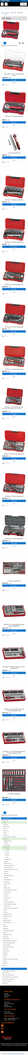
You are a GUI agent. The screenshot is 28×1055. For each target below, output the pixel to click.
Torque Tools (7, 906)
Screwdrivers (7, 881)
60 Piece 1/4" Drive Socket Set (14, 539)
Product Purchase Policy (8, 975)
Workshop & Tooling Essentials (10, 959)
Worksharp (5, 949)
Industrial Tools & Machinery (9, 837)
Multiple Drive (8, 859)
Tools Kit (6, 843)
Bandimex (5, 953)
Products (4, 822)
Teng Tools (5, 830)
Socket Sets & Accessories (10, 904)
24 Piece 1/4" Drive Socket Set (14, 369)
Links (3, 969)
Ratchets (6, 861)
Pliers (5, 885)
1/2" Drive (7, 853)
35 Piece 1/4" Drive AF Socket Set (14, 454)
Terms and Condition (9, 1003)
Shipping (6, 1005)
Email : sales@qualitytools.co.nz (11, 1018)
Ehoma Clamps (6, 945)
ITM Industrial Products (8, 930)
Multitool (5, 932)
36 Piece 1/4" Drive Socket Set (14, 496)
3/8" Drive (7, 851)
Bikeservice (5, 963)
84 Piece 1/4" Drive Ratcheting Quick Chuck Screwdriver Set (14, 752)
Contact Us (5, 983)
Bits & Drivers (7, 883)
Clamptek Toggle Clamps (9, 943)
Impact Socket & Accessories (10, 869)
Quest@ (5, 955)
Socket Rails (5, 820)
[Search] (6, 4)
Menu (24, 4)
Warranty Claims (8, 1006)
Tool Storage (7, 845)
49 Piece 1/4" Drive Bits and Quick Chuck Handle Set (14, 625)
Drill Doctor (5, 936)
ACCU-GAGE (6, 938)
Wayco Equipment (7, 916)
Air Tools (6, 900)
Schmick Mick (6, 826)
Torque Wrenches (8, 879)
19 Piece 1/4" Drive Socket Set (14, 200)
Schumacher (6, 951)
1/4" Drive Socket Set (14, 153)
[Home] (2, 4)
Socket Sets (6, 847)
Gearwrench (6, 834)
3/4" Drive (7, 855)
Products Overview (6, 818)
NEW (5, 910)
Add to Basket (14, 80)
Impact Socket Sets (8, 867)
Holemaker (5, 928)
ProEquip (5, 918)
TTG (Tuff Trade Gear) (8, 947)
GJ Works (5, 824)
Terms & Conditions (7, 981)
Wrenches (6, 873)
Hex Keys (6, 877)
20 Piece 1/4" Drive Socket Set (14, 242)
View (14, 82)
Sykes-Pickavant (7, 920)
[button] (19, 43)
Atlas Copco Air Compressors (10, 940)
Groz (4, 924)
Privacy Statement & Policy (8, 971)
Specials (4, 965)
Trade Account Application (8, 979)
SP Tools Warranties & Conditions (10, 977)
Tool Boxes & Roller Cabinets (11, 908)
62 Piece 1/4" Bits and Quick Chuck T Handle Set (14, 667)
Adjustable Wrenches (9, 875)
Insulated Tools (7, 892)
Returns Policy (5, 973)
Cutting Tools (7, 887)
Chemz (4, 957)
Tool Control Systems (9, 902)
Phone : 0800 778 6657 (9, 1020)
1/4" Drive (7, 849)
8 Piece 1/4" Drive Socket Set (14, 116)
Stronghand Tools (7, 934)
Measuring (6, 894)
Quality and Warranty (9, 1013)
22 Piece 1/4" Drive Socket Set (14, 284)
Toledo (4, 832)
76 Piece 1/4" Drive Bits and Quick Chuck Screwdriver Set (14, 710)
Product (5, 912)
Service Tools (7, 898)
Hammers (6, 896)
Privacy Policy (7, 1012)
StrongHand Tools (7, 914)
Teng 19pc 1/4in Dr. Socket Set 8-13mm (14, 74)
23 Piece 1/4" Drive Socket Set (14, 327)
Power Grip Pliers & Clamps (10, 890)
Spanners (6, 871)
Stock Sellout (7, 995)
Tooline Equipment (7, 922)
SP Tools (5, 828)
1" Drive (6, 857)
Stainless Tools (7, 863)
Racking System (7, 841)
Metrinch (5, 961)
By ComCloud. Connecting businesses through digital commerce (12, 1053)
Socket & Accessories (9, 865)
